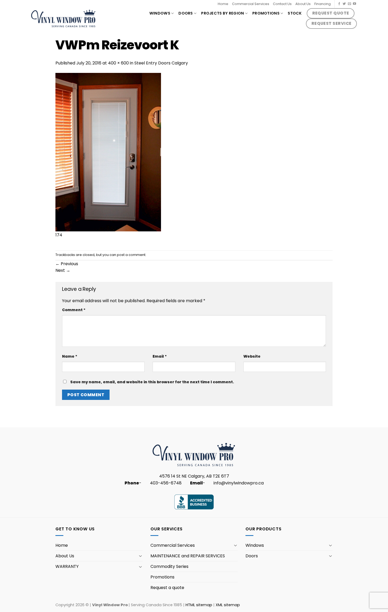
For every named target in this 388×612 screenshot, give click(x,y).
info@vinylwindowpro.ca (239, 483)
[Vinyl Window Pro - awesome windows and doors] (63, 18)
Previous (66, 264)
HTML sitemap (199, 605)
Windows (159, 13)
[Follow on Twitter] (344, 4)
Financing (322, 4)
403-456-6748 (166, 483)
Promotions (266, 13)
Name (69, 356)
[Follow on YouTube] (354, 4)
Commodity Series (169, 566)
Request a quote (167, 588)
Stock (295, 13)
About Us (303, 4)
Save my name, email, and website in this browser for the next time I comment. (152, 382)
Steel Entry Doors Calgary (161, 63)
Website (252, 356)
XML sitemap (228, 605)
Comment (74, 309)
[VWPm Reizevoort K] (108, 152)
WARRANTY (67, 566)
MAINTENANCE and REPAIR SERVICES (187, 556)
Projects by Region (222, 13)
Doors (185, 13)
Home (223, 4)
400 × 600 (118, 63)
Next (62, 270)
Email (160, 356)
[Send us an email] (349, 4)
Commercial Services (250, 4)
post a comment (131, 255)
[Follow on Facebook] (339, 4)
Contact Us (282, 4)
